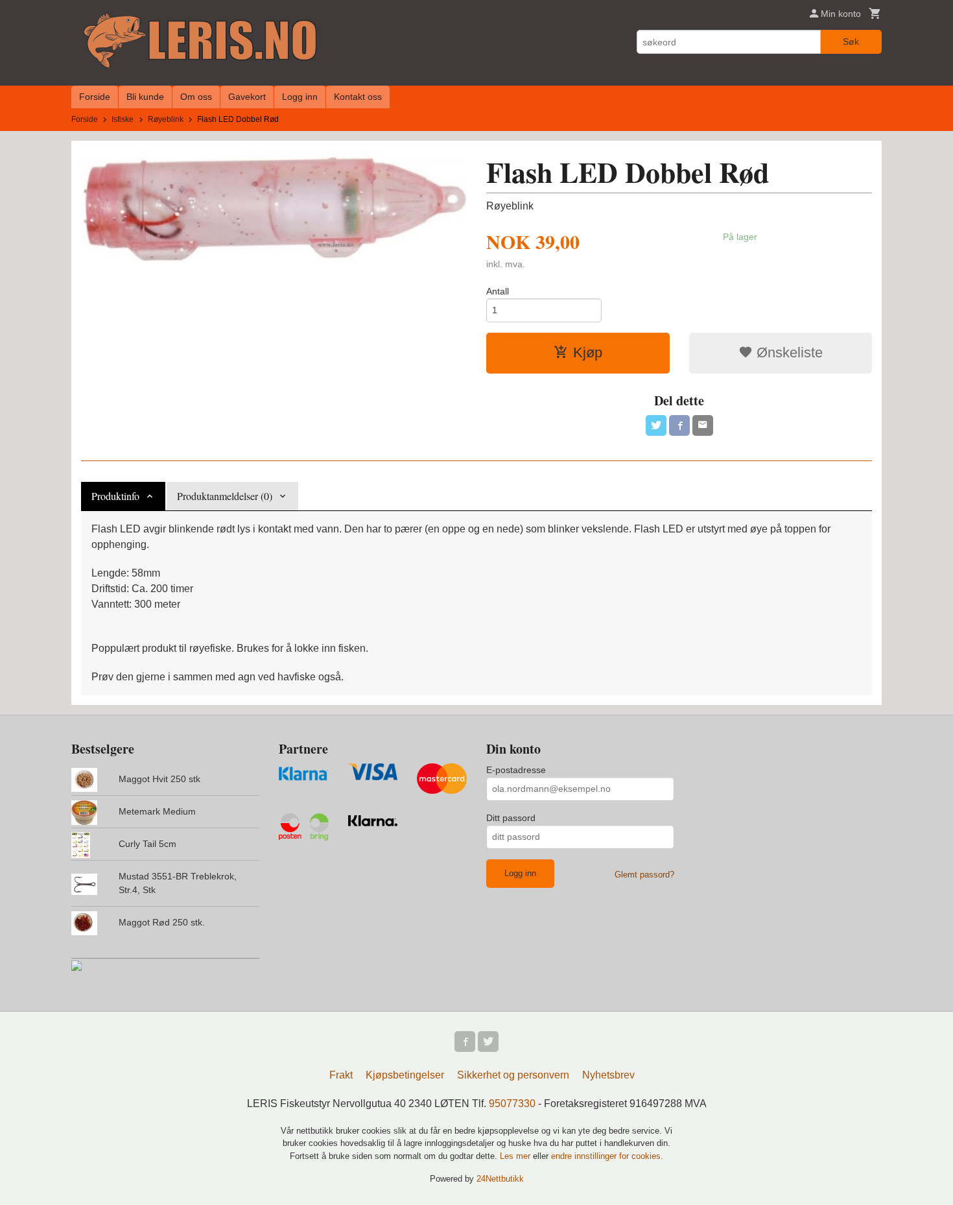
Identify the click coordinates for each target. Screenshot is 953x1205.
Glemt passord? (644, 874)
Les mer (516, 1156)
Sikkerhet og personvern (513, 1074)
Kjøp (587, 352)
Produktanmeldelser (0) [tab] (224, 496)
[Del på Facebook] (679, 425)
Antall (497, 291)
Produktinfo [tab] (115, 496)
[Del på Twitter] (656, 425)
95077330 (512, 1103)
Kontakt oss (358, 96)
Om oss (196, 96)
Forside (94, 96)
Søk (851, 41)
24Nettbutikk (500, 1179)
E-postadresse (516, 770)
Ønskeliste (788, 352)
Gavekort (247, 96)
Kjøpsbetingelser (405, 1074)
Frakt (341, 1074)
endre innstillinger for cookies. (607, 1156)
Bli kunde (145, 96)
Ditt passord (510, 818)
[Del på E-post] (702, 425)
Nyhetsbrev (608, 1074)
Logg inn (300, 96)
